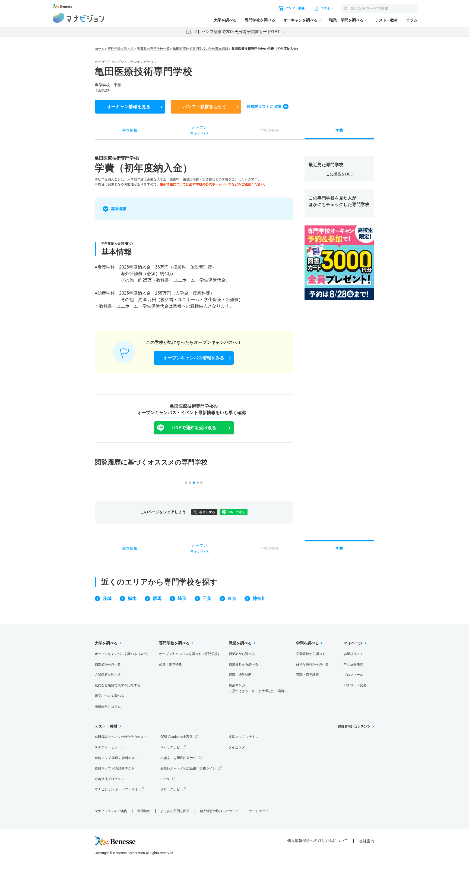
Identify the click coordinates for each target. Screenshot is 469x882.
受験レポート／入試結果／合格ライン (188, 768)
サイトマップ (258, 811)
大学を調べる (225, 20)
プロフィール (353, 675)
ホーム (99, 49)
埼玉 (182, 598)
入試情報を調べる (108, 675)
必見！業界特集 (170, 664)
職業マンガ (258, 688)
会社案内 (366, 841)
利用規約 (143, 811)
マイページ (353, 643)
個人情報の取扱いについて (219, 811)
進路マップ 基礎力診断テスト (116, 758)
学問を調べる (307, 643)
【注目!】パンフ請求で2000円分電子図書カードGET (232, 31)
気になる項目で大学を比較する (117, 685)
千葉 (207, 598)
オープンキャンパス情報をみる (193, 358)
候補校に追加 (264, 106)
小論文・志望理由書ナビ (178, 758)
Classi (165, 779)
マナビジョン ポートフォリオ (116, 789)
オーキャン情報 (128, 106)
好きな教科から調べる (312, 664)
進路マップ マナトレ (244, 737)
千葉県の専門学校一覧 (153, 49)
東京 (232, 598)
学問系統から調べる (310, 654)
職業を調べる (240, 643)
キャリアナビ (170, 747)
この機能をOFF (339, 174)
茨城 (107, 598)
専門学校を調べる (260, 20)
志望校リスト (353, 654)
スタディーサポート (109, 747)
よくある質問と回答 (175, 811)
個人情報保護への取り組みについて (317, 840)
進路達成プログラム (109, 779)
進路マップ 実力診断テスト (115, 768)
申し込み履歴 (353, 664)
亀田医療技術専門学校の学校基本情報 (200, 49)
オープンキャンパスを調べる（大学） (122, 654)
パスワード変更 (355, 685)
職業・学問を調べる (346, 20)
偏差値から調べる (108, 664)
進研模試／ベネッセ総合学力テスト (121, 737)
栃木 (132, 598)
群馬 (157, 598)
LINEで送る (236, 512)
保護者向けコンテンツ (354, 726)
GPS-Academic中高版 (176, 737)
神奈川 (259, 598)
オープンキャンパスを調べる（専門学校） (190, 654)
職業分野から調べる (243, 664)
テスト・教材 (386, 20)
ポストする (207, 512)
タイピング (237, 747)
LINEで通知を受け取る (194, 427)
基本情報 (118, 208)
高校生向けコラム (108, 706)
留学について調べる (109, 696)
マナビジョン (78, 18)
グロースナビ (170, 789)
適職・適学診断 (240, 675)
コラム (411, 20)
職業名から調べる (242, 654)
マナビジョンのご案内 (111, 811)
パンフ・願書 (204, 106)
